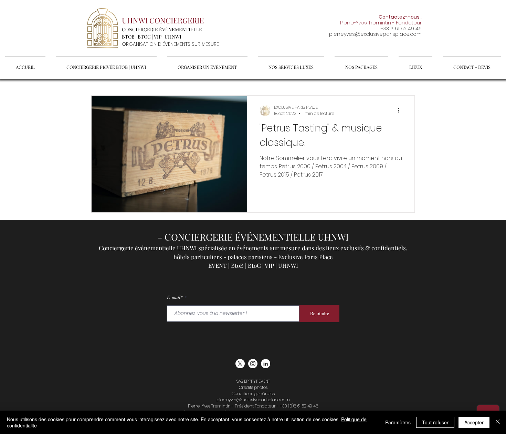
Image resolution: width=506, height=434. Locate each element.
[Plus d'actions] (401, 110)
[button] (207, 64)
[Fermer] (498, 422)
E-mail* (175, 297)
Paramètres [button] (398, 422)
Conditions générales (253, 393)
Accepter (474, 422)
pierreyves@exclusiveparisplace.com (375, 34)
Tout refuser (435, 422)
